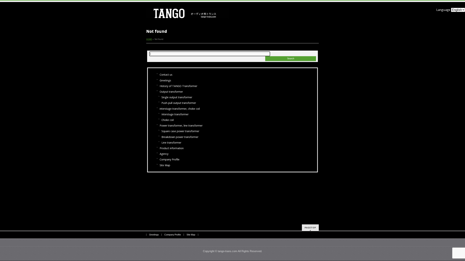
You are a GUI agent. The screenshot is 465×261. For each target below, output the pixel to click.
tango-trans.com (227, 251)
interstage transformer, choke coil (180, 108)
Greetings (165, 80)
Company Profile (169, 159)
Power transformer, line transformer (181, 125)
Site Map (165, 165)
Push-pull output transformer (178, 103)
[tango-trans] (187, 15)
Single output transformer (176, 97)
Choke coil (167, 120)
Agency (164, 154)
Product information (172, 148)
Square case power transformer (180, 131)
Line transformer (171, 142)
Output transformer (171, 91)
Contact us (166, 74)
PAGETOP (310, 227)
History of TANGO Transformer (178, 86)
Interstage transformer (175, 114)
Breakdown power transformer (179, 137)
